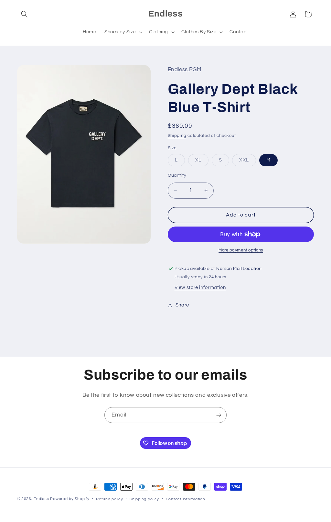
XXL (247, 161)
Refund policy (109, 499)
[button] (24, 13)
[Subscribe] (218, 415)
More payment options (241, 250)
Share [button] (182, 305)
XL (201, 161)
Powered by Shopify (69, 499)
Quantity (177, 175)
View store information (200, 287)
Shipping (177, 136)
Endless (41, 499)
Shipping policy (144, 499)
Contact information (185, 499)
